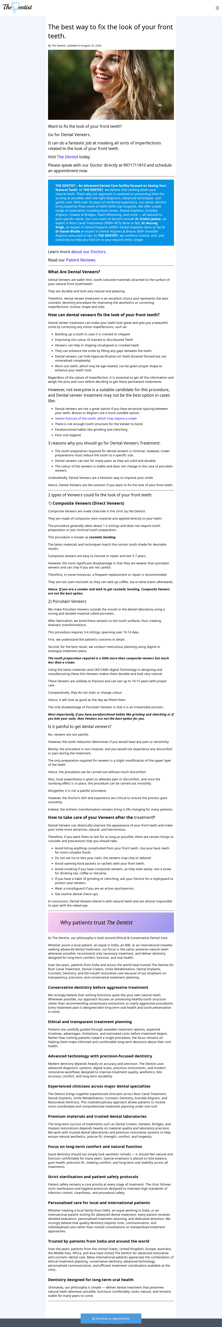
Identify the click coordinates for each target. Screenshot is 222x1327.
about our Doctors (88, 251)
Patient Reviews (80, 260)
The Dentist (67, 157)
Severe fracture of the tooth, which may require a (95, 418)
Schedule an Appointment (112, 1318)
